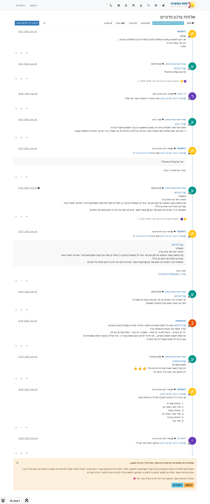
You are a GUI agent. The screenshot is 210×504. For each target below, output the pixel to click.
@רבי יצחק (157, 119)
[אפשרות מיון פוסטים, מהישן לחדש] (44, 23)
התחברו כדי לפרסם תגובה (27, 23)
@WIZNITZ (156, 64)
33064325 (180, 321)
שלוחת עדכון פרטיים (143, 152)
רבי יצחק (182, 93)
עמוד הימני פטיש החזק (176, 64)
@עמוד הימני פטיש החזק (163, 94)
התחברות (177, 485)
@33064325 (155, 356)
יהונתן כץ (182, 438)
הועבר (189, 23)
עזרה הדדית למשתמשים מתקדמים (167, 23)
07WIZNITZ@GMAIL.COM (172, 274)
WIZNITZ (181, 31)
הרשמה (188, 485)
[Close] (17, 462)
